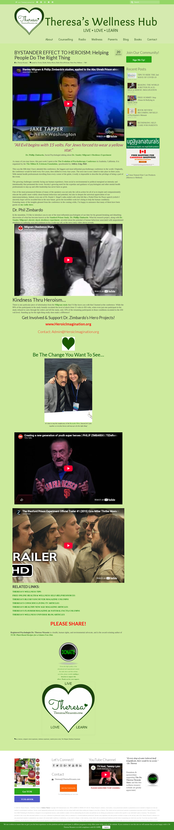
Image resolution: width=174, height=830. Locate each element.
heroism (20, 739)
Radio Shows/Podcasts (62, 62)
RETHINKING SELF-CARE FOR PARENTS (148, 124)
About (49, 39)
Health (44, 62)
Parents (112, 39)
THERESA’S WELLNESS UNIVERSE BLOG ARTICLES (38, 615)
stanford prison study (55, 739)
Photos (54, 62)
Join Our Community (68, 788)
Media (49, 62)
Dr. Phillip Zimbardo (35, 155)
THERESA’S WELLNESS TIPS (26, 592)
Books (138, 39)
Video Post (73, 62)
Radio (82, 39)
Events (40, 62)
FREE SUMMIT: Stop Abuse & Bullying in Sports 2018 (142, 100)
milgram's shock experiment (30, 739)
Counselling (65, 39)
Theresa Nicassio (23, 62)
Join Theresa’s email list (26, 2)
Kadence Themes (46, 807)
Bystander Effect (75, 423)
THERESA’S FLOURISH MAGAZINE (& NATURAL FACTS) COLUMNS (46, 611)
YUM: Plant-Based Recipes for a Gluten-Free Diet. (32, 635)
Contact (152, 39)
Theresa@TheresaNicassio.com (67, 779)
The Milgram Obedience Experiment (71, 739)
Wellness (96, 39)
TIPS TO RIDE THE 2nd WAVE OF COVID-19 (148, 76)
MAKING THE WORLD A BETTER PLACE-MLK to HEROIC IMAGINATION (143, 87)
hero (16, 739)
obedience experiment (43, 739)
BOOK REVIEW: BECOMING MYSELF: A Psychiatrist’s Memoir (143, 112)
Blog (126, 39)
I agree (106, 827)
